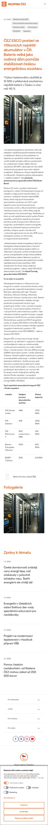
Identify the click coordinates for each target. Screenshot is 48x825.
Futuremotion (32, 27)
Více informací (8, 798)
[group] (24, 516)
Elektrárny (27, 31)
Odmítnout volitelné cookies (24, 818)
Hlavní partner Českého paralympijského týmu (24, 766)
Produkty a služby (18, 27)
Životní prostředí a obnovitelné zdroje (25, 23)
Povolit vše (24, 805)
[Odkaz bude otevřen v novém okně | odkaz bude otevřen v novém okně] (15, 739)
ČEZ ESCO (16, 31)
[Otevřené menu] (44, 4)
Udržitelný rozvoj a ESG (20, 19)
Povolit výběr (24, 811)
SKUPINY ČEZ (21, 774)
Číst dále (41, 778)
